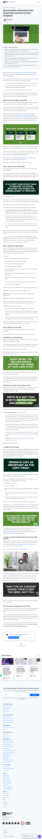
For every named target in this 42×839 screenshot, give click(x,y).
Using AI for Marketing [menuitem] (7, 744)
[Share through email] (26, 645)
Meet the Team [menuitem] (6, 797)
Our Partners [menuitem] (5, 803)
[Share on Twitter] (20, 645)
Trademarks (5, 833)
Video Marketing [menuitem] (6, 748)
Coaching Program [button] (6, 764)
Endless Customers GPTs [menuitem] (8, 718)
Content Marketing (6, 7)
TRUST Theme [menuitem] (6, 785)
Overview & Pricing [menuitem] (6, 766)
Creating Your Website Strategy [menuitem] (9, 750)
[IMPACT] (5, 2)
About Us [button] (5, 791)
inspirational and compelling (31, 409)
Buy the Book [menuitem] (5, 709)
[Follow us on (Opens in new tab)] (4, 823)
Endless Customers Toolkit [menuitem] (8, 720)
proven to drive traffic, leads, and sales (25, 544)
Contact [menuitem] (4, 807)
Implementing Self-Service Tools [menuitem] (9, 752)
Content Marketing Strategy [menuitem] (8, 746)
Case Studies (12, 7)
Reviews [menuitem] (4, 801)
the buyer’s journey (17, 115)
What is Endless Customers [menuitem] (8, 706)
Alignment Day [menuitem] (6, 775)
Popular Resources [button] (6, 738)
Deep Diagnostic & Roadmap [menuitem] (8, 768)
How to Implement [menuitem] (6, 708)
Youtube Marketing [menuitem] (6, 756)
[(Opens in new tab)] (23, 823)
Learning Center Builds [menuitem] (7, 783)
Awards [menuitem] (4, 799)
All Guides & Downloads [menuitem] (7, 722)
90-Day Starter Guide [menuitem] (7, 716)
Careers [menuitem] (4, 805)
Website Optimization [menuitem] (7, 781)
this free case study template (16, 322)
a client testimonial (15, 284)
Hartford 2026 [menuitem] (6, 734)
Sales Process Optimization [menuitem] (8, 742)
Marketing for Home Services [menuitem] (8, 760)
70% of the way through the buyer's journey (28, 117)
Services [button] (4, 773)
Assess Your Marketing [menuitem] (7, 761)
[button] (29, 836)
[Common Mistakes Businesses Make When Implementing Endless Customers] (21, 661)
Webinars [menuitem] (5, 729)
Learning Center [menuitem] (6, 711)
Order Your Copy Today (13, 637)
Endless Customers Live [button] (7, 732)
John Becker (10, 19)
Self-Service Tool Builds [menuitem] (7, 786)
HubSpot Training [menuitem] (6, 777)
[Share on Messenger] (22, 645)
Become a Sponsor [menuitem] (6, 736)
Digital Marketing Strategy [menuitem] (8, 740)
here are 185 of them (21, 432)
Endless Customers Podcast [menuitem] (8, 727)
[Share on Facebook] (18, 645)
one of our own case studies (20, 549)
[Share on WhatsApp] (24, 645)
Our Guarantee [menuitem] (6, 795)
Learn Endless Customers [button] (8, 704)
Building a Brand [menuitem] (6, 758)
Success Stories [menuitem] (6, 770)
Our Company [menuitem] (5, 793)
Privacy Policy (22, 699)
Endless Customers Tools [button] (8, 714)
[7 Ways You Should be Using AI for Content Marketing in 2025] (34, 661)
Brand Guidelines (5, 832)
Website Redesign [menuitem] (6, 779)
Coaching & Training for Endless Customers (12, 2)
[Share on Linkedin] (16, 645)
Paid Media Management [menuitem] (7, 788)
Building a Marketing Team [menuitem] (8, 754)
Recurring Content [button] (6, 725)
